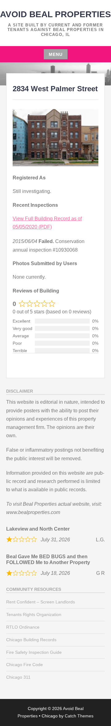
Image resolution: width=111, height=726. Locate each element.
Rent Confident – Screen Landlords (40, 601)
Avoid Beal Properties (55, 14)
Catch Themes (79, 715)
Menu (56, 54)
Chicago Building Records (31, 639)
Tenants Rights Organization (33, 614)
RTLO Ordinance (22, 627)
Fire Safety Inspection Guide (34, 652)
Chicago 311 (18, 677)
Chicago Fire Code (24, 664)
